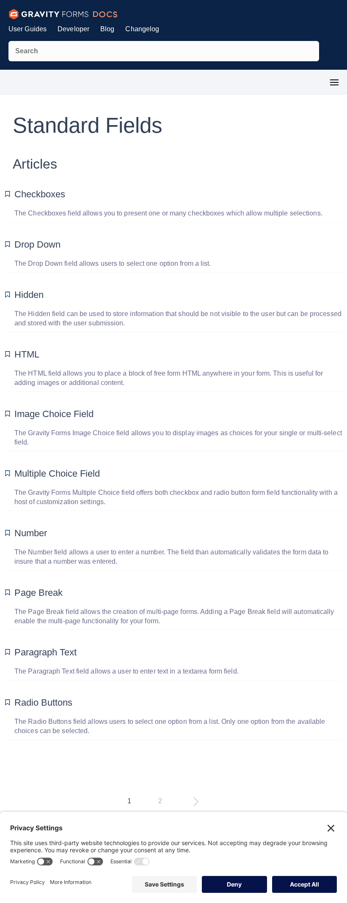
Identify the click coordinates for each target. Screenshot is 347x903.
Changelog (142, 29)
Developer (73, 29)
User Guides (27, 29)
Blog (107, 29)
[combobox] (163, 51)
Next (196, 802)
